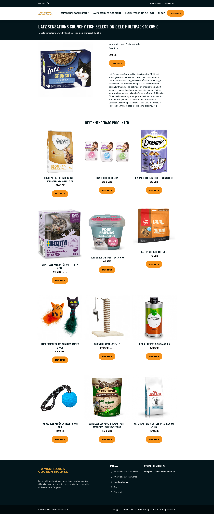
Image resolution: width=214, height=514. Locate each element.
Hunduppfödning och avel (139, 13)
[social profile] (48, 3)
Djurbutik (176, 13)
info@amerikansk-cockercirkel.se (161, 3)
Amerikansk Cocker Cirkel (107, 13)
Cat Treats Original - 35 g (154, 251)
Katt (123, 44)
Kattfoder (136, 44)
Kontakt (124, 509)
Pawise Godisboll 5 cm (107, 177)
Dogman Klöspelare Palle (107, 344)
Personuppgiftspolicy (148, 509)
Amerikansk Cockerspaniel (75, 13)
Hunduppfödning (122, 482)
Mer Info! (117, 63)
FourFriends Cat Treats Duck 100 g (107, 257)
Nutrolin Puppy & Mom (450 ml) (154, 344)
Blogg (161, 13)
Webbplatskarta (167, 509)
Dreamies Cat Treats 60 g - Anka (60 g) (154, 177)
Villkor (133, 509)
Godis (128, 44)
